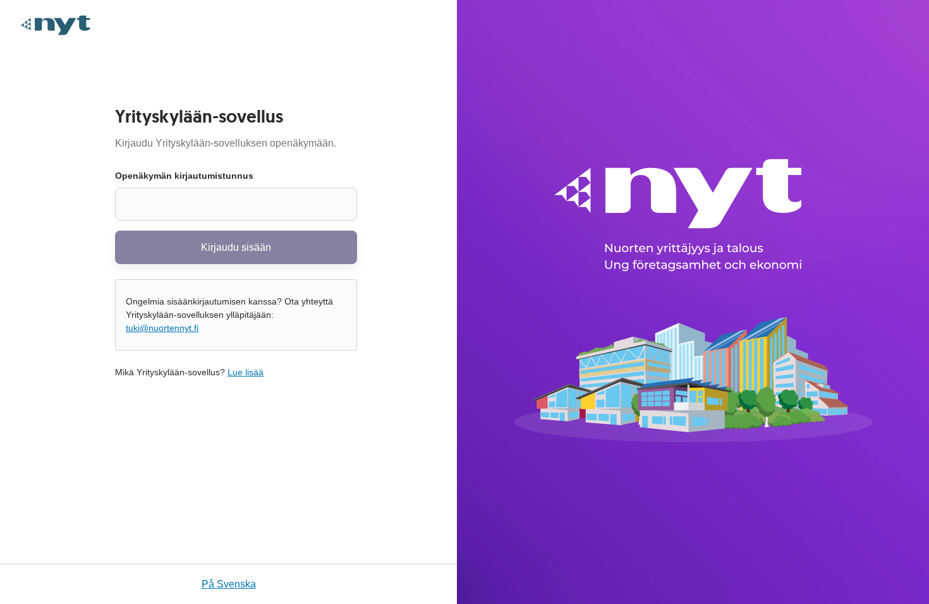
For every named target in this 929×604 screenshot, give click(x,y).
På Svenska (229, 584)
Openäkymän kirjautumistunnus (184, 175)
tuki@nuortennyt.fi (162, 328)
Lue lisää (246, 372)
